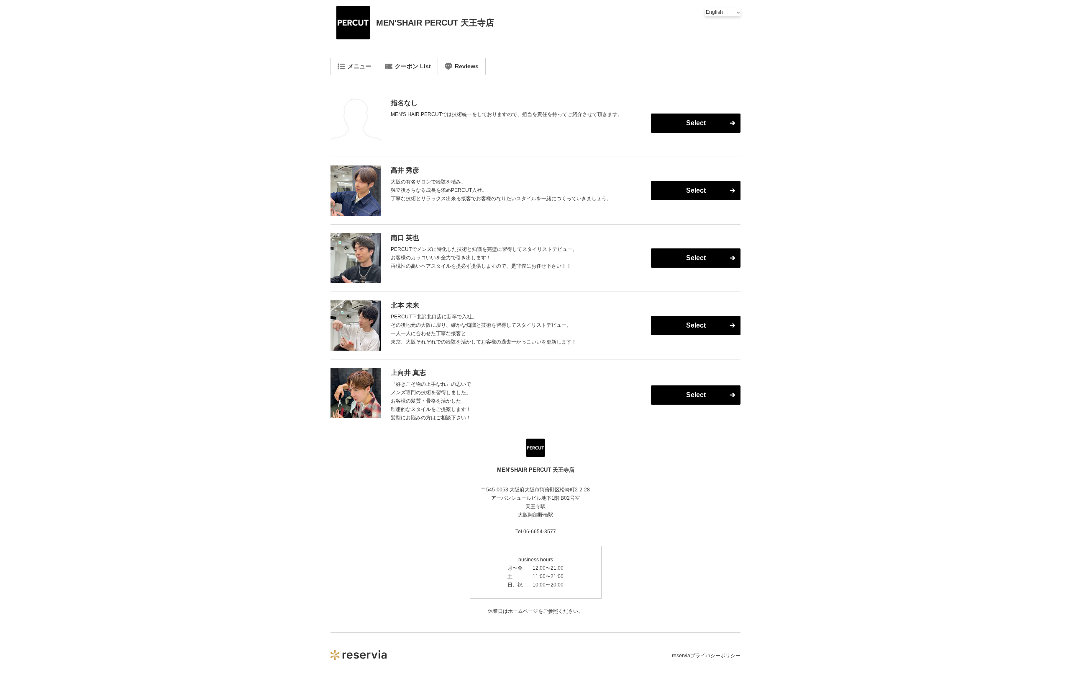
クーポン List (413, 66)
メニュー (359, 66)
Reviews (467, 66)
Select (696, 123)
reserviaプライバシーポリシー (706, 656)
